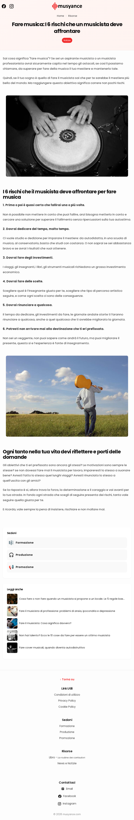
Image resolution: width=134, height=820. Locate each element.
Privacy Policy (67, 700)
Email (69, 789)
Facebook (69, 796)
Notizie (67, 40)
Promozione (67, 738)
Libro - (67, 757)
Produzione (67, 732)
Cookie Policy (67, 707)
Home (60, 16)
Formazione (67, 726)
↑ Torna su (67, 679)
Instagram (69, 803)
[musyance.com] (67, 12)
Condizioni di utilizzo (67, 695)
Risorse (72, 16)
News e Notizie (67, 763)
